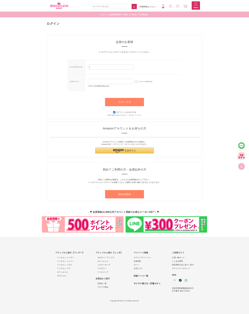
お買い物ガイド (178, 257)
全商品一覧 (101, 283)
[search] (134, 6)
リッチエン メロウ (63, 265)
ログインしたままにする (126, 112)
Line (186, 280)
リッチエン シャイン (64, 261)
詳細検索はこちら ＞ (148, 7)
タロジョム (60, 275)
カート (136, 265)
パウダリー (101, 268)
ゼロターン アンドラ (105, 257)
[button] (124, 150)
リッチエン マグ (62, 268)
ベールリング (102, 272)
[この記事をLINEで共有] (241, 146)
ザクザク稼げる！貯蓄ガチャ (147, 283)
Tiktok (180, 280)
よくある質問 (177, 261)
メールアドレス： (76, 67)
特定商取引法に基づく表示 (183, 265)
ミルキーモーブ (103, 265)
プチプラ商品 (102, 287)
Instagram (174, 280)
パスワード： (74, 81)
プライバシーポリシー (181, 268)
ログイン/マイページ (142, 257)
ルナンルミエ (61, 272)
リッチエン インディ (64, 257)
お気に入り (138, 268)
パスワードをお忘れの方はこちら (98, 86)
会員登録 (137, 261)
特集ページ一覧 (141, 275)
